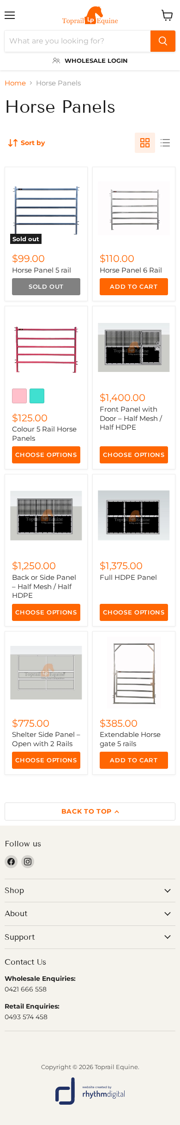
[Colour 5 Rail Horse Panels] (46, 347)
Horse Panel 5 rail (41, 270)
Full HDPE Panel (128, 577)
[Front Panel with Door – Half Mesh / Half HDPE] (134, 347)
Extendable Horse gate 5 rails (130, 739)
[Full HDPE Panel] (134, 516)
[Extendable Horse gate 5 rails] (134, 673)
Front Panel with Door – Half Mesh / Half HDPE (131, 418)
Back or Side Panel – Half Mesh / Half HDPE (44, 586)
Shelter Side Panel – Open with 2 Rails (46, 739)
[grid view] (145, 143)
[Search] (162, 41)
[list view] (165, 143)
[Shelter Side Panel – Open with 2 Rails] (46, 673)
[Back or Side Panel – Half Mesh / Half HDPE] (46, 516)
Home (15, 83)
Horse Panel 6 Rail (131, 270)
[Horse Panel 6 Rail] (134, 208)
